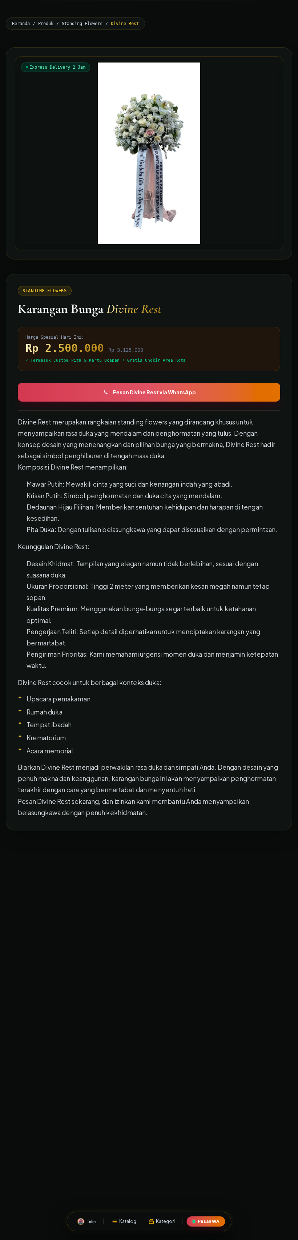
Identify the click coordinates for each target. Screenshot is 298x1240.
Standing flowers (82, 23)
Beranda (21, 23)
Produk (45, 23)
